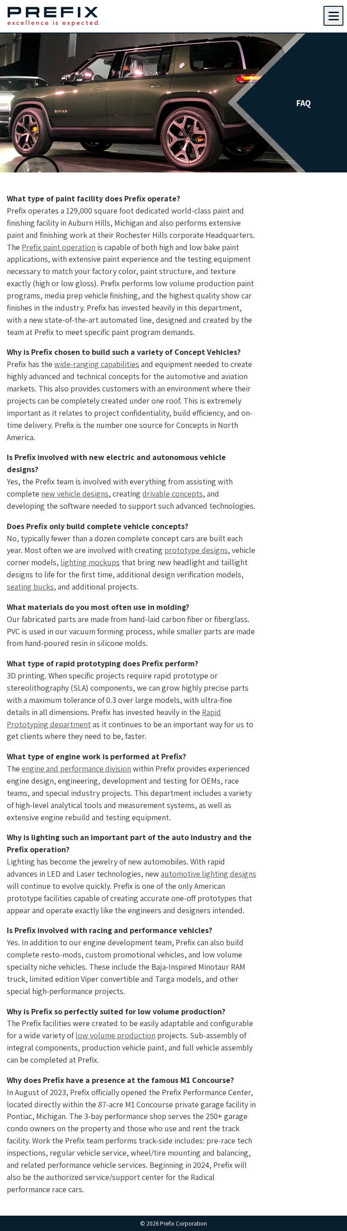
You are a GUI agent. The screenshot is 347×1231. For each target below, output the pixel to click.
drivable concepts (172, 493)
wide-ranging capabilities (96, 364)
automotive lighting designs (208, 874)
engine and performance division (76, 768)
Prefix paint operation (58, 247)
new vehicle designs (74, 493)
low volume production (115, 1035)
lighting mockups (90, 562)
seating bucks (30, 586)
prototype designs (196, 550)
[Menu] (333, 16)
